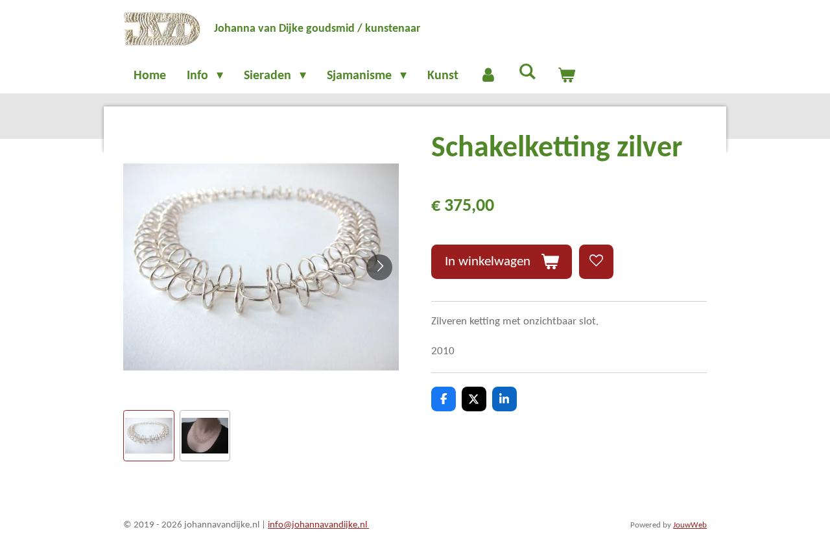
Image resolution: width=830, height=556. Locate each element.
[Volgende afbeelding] (379, 267)
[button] (148, 435)
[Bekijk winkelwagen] (566, 75)
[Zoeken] (527, 72)
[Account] (488, 75)
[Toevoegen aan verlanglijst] (596, 262)
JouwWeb (690, 525)
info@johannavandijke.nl (318, 525)
